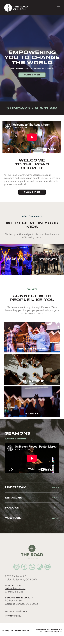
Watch (55, 487)
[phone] (32, 567)
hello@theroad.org (15, 588)
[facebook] (24, 567)
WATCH (55, 498)
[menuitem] (28, 611)
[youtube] (47, 567)
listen (56, 508)
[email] (16, 567)
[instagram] (40, 567)
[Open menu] (58, 7)
